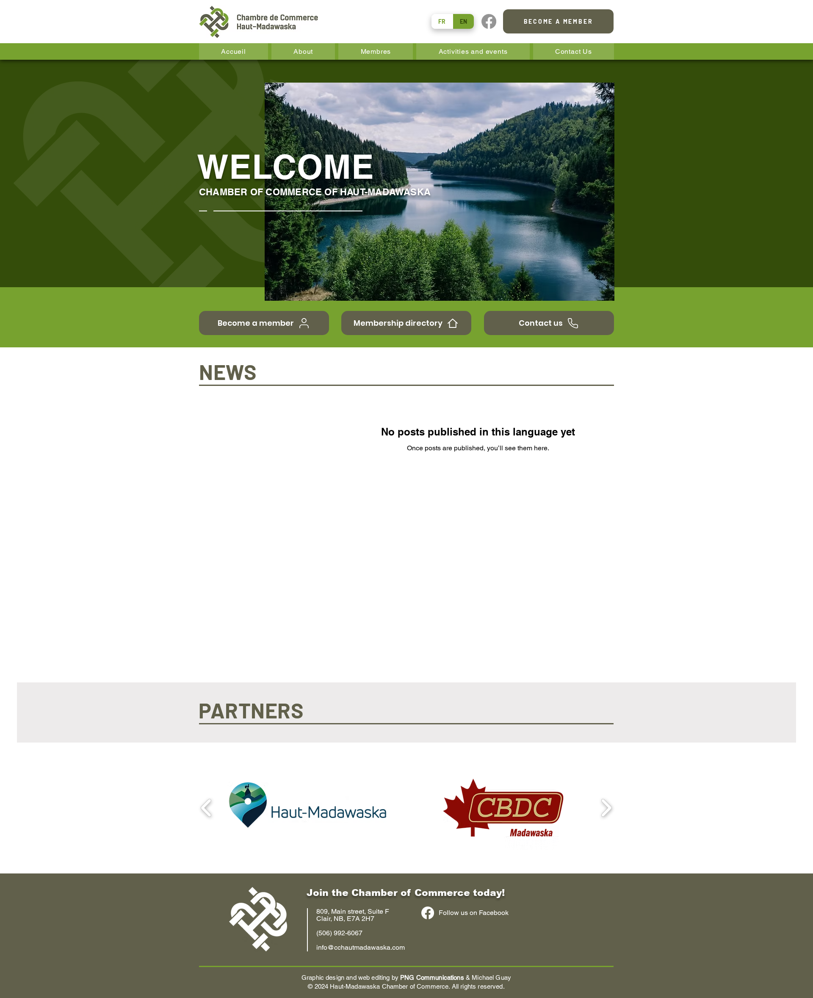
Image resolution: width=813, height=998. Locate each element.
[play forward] (606, 807)
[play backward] (206, 807)
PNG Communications (432, 977)
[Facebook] (488, 21)
